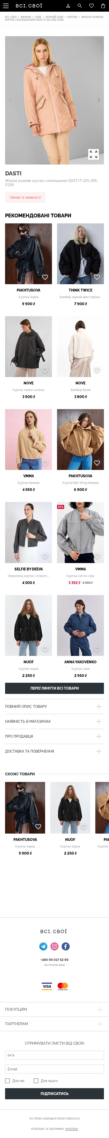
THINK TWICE (80, 290)
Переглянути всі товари (54, 688)
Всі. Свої (10, 17)
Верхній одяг (55, 17)
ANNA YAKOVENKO (80, 662)
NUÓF (29, 662)
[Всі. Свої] (30, 6)
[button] (99, 100)
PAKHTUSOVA (28, 290)
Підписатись (55, 1093)
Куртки (72, 17)
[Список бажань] (91, 6)
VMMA (28, 476)
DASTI (13, 173)
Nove (28, 383)
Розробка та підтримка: (54, 1129)
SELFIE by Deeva (28, 569)
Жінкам (26, 17)
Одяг (38, 17)
